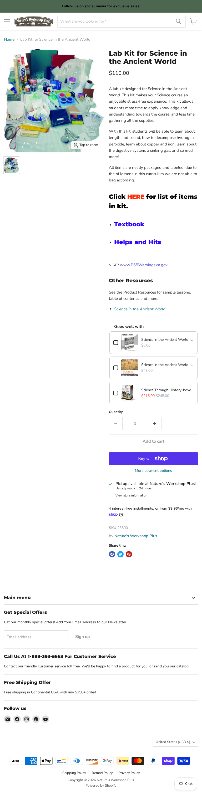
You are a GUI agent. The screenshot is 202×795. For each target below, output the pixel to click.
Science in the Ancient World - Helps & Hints (167, 339)
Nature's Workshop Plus (135, 535)
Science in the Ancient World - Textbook (167, 364)
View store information (131, 495)
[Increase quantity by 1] (154, 423)
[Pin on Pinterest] (129, 554)
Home (9, 39)
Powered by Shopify (101, 785)
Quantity (116, 412)
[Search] (178, 21)
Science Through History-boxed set (167, 390)
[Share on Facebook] (112, 554)
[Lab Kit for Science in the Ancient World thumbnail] (11, 165)
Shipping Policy (74, 773)
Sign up (82, 637)
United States (173, 742)
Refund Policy (102, 773)
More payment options (153, 471)
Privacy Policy (129, 773)
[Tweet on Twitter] (120, 554)
